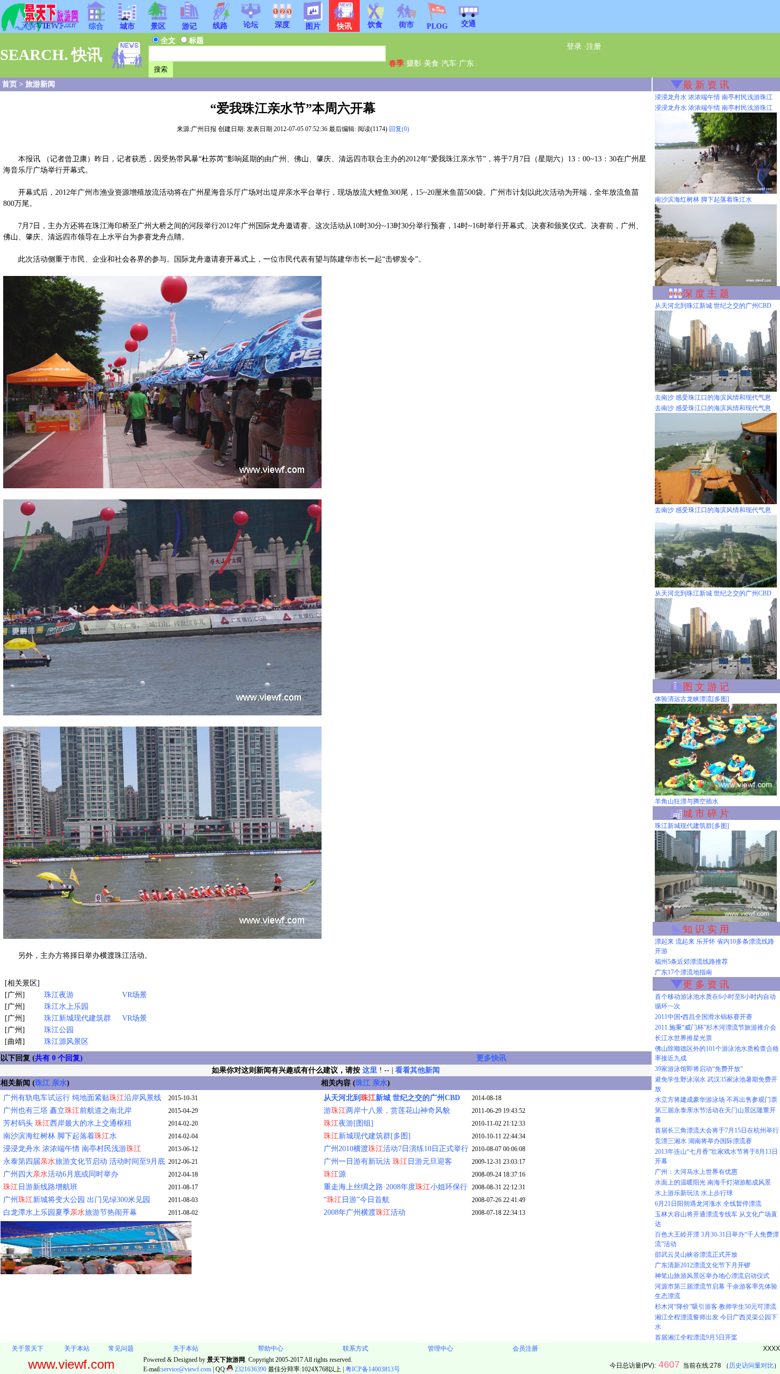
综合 (96, 26)
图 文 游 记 (706, 686)
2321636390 (249, 1369)
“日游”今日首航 (356, 1200)
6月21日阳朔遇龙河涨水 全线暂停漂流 (708, 1203)
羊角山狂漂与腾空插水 (686, 801)
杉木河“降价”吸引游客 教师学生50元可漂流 (715, 1306)
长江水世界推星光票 (683, 1038)
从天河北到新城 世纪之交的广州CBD (392, 1098)
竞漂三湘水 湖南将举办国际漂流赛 (703, 1141)
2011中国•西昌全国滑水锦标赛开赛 (703, 1017)
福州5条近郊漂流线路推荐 (691, 961)
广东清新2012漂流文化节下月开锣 (702, 1265)
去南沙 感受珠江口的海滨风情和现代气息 (713, 397)
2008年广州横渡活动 (364, 1212)
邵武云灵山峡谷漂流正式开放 (696, 1254)
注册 (593, 46)
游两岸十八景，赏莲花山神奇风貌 (387, 1110)
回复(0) (399, 129)
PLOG (437, 26)
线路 (220, 26)
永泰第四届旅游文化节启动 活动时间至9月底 (84, 1161)
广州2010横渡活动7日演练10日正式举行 (396, 1149)
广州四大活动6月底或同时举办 (60, 1174)
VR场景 (134, 995)
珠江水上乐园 (66, 1006)
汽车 (448, 63)
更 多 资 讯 (706, 984)
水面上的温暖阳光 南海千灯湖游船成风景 (713, 1182)
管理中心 (440, 1348)
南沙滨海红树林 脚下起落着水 (60, 1136)
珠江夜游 (59, 995)
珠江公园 (59, 1030)
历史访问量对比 (751, 1365)
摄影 (413, 63)
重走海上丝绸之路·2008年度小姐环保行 (395, 1187)
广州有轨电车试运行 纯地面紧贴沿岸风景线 (82, 1098)
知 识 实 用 (706, 929)
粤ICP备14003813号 (372, 1369)
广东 (466, 63)
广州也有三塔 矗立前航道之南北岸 (67, 1110)
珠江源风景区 (66, 1041)
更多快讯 (491, 1058)
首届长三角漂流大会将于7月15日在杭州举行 (717, 1130)
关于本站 (77, 1348)
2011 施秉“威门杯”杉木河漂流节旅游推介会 (715, 1027)
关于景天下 (28, 1348)
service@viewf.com (186, 1369)
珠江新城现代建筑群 (77, 1018)
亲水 (59, 1083)
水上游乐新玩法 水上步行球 (694, 1193)
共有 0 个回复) (59, 1058)
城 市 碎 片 (706, 813)
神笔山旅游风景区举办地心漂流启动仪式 (712, 1276)
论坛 (251, 25)
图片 (313, 26)
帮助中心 (270, 1348)
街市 (406, 25)
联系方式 (355, 1348)
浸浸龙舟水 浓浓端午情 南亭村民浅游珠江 (714, 97)
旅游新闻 (40, 84)
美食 (431, 63)
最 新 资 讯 (706, 85)
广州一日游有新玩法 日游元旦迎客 (388, 1161)
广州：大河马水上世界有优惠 (696, 1172)
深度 (282, 25)
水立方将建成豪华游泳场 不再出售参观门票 (716, 1099)
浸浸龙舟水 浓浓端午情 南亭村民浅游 (72, 1149)
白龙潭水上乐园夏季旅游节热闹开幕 (70, 1212)
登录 (574, 46)
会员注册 (525, 1348)
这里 (369, 1070)
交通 (468, 24)
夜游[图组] (349, 1123)
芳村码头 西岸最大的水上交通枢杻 (67, 1123)
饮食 (375, 25)
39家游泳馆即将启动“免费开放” (699, 1069)
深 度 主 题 (706, 293)
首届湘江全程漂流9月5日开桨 (696, 1337)
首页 (9, 84)
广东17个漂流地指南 (683, 972)
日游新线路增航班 (40, 1187)
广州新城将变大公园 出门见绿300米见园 (76, 1200)
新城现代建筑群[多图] (367, 1136)
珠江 (42, 1083)
